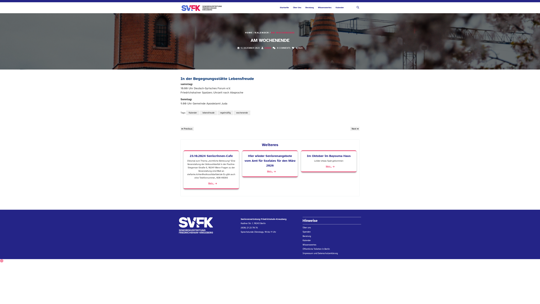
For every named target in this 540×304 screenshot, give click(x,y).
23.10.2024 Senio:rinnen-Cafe (211, 156)
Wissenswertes (324, 7)
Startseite (284, 7)
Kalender (340, 7)
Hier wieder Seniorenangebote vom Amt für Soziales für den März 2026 (270, 160)
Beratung (309, 7)
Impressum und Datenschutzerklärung (320, 253)
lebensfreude (208, 112)
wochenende (242, 112)
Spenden (307, 232)
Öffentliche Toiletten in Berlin (316, 249)
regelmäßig (225, 112)
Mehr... (211, 183)
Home (249, 32)
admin (267, 48)
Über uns (297, 7)
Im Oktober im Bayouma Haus (329, 156)
